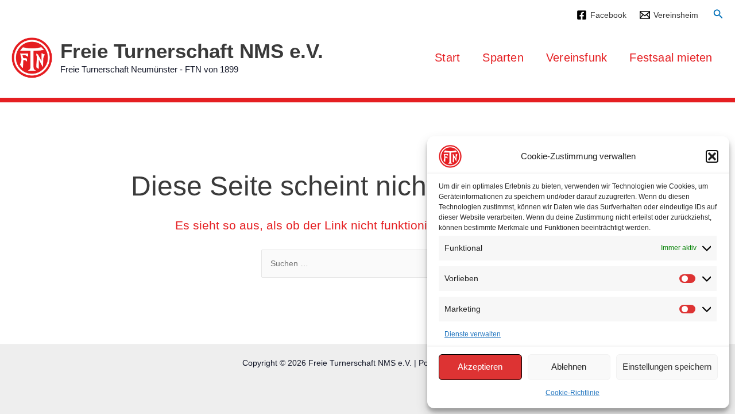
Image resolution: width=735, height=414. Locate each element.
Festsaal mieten (670, 57)
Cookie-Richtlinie (572, 393)
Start (447, 57)
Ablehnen (568, 366)
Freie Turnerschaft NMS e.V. (191, 51)
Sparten (502, 57)
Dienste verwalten (472, 334)
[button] (712, 156)
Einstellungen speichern (666, 366)
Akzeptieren (480, 366)
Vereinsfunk (576, 57)
